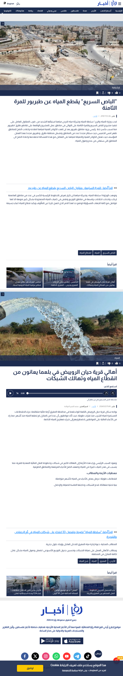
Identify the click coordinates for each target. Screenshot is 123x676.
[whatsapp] (56, 656)
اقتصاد (40, 11)
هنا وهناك (20, 11)
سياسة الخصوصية (70, 670)
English (10, 4)
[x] (35, 656)
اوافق (30, 668)
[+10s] (113, 393)
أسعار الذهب (105, 11)
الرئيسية (118, 11)
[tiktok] (88, 656)
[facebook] (24, 656)
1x (17, 393)
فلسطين (75, 11)
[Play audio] (10, 393)
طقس (64, 11)
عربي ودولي (52, 11)
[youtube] (66, 656)
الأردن (93, 11)
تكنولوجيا (7, 11)
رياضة (30, 11)
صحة (85, 11)
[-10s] (106, 393)
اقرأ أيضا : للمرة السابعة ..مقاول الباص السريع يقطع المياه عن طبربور (70, 188)
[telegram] (77, 656)
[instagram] (46, 656)
